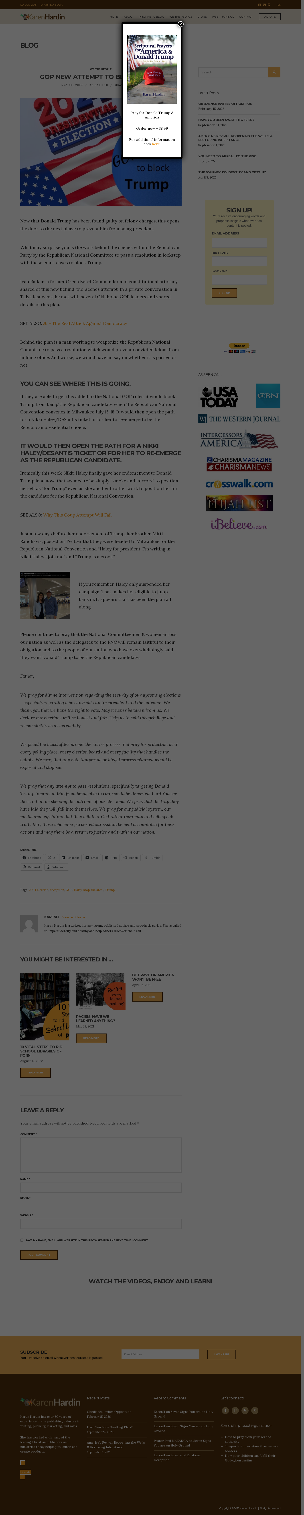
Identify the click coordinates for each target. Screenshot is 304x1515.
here (156, 144)
